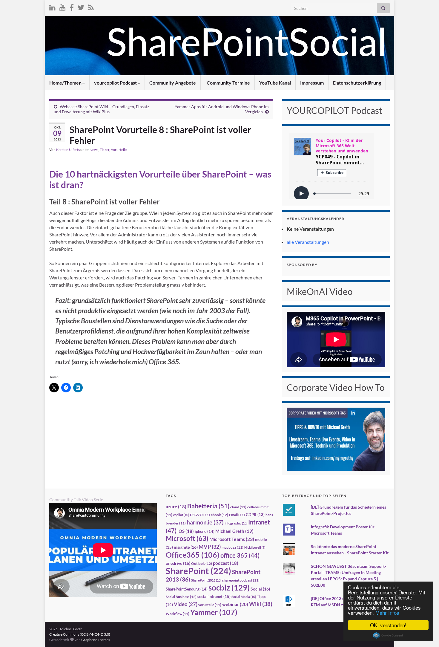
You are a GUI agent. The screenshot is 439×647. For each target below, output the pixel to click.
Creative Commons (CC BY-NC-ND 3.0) (79, 634)
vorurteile (209, 604)
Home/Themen (65, 82)
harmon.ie (205, 522)
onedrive (178, 563)
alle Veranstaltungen (308, 242)
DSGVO (200, 515)
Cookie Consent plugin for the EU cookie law (388, 635)
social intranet (214, 596)
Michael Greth (234, 531)
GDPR (255, 514)
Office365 (193, 554)
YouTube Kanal (275, 82)
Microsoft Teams (231, 539)
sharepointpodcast (241, 580)
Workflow (177, 613)
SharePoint (198, 570)
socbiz (229, 587)
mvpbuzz (232, 547)
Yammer (213, 612)
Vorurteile (119, 149)
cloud (238, 507)
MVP (210, 546)
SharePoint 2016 (206, 580)
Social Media (243, 597)
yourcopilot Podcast (116, 82)
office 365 (240, 555)
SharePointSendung (187, 589)
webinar (235, 604)
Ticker (104, 149)
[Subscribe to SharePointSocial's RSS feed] (91, 6)
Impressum (312, 82)
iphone (204, 531)
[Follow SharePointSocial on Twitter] (81, 6)
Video (185, 604)
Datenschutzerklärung (357, 82)
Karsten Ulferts (68, 149)
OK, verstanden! (388, 625)
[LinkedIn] (52, 6)
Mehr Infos (387, 612)
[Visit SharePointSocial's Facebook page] (72, 6)
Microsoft (187, 538)
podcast (225, 563)
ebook (219, 515)
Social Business (181, 596)
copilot (181, 515)
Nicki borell (254, 547)
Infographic (236, 523)
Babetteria (208, 506)
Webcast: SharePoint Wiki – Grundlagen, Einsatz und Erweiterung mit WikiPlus (101, 109)
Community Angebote (172, 82)
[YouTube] (62, 6)
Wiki (260, 603)
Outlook (201, 563)
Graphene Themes (95, 639)
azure (176, 506)
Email (237, 515)
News (94, 149)
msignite (186, 547)
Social (260, 588)
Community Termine (228, 82)
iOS (185, 531)
